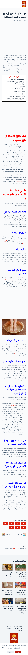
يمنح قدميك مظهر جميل (19, 91)
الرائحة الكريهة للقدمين (8, 280)
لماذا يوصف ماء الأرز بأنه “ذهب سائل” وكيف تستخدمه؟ (7, 592)
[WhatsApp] (17, 527)
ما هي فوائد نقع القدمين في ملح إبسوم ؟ (15, 81)
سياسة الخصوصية (17, 628)
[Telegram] (23, 527)
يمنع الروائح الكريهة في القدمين (18, 88)
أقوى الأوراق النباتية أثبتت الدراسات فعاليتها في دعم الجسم (21, 576)
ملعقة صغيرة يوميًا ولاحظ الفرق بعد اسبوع (8, 608)
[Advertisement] (14, 39)
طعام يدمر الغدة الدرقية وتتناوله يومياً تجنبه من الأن (21, 592)
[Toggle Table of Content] (23, 77)
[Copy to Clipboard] (11, 527)
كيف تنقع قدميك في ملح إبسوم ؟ (17, 79)
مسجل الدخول (15, 548)
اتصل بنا (9, 628)
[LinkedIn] (5, 523)
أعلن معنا (8, 626)
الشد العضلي (17, 353)
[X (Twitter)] (17, 523)
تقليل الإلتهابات (21, 84)
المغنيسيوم (19, 181)
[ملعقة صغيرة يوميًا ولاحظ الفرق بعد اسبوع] (7, 601)
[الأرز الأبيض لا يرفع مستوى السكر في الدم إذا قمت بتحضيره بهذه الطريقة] (20, 601)
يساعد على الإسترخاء (20, 89)
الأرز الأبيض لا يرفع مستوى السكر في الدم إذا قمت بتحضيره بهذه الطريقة (21, 610)
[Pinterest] (11, 523)
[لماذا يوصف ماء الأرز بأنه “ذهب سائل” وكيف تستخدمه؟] (7, 585)
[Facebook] (23, 523)
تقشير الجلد (22, 86)
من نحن (20, 630)
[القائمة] (3, 4)
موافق (18, 652)
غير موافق (11, 652)
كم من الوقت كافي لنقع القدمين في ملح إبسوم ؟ (14, 98)
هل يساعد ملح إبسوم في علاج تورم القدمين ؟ (15, 96)
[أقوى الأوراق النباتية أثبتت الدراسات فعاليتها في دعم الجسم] (20, 567)
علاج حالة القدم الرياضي (19, 83)
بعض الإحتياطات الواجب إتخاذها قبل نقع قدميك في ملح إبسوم (14, 93)
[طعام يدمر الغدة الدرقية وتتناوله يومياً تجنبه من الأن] (20, 585)
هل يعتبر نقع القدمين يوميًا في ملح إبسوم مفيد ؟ (15, 100)
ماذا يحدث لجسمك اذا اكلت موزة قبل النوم (8, 575)
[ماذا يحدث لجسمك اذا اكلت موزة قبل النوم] (7, 567)
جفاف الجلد (13, 405)
